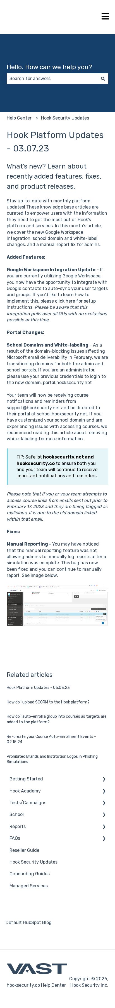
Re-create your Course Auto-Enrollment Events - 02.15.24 (51, 739)
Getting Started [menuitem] (26, 779)
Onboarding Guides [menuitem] (29, 873)
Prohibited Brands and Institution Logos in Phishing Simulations (52, 759)
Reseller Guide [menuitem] (24, 850)
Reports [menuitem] (17, 826)
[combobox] (52, 78)
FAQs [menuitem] (14, 838)
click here (65, 301)
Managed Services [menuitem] (28, 885)
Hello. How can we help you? (49, 67)
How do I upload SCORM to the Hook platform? (48, 702)
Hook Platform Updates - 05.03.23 (38, 687)
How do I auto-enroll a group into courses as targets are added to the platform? (57, 719)
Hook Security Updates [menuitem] (33, 862)
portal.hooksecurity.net (67, 382)
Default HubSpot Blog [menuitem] (29, 922)
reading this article (53, 432)
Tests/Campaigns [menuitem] (27, 802)
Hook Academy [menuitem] (25, 791)
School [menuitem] (16, 814)
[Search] (103, 78)
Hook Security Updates (65, 118)
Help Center (19, 118)
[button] (103, 779)
